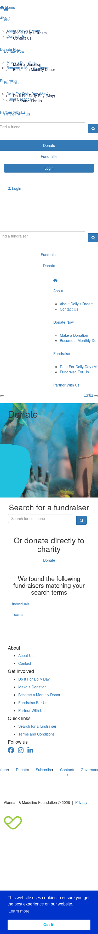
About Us (25, 655)
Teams (17, 614)
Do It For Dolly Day (34, 679)
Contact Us (22, 38)
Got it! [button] (49, 924)
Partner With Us (17, 114)
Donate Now (14, 51)
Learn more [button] (19, 911)
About (9, 19)
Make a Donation (27, 64)
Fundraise (12, 82)
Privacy (81, 802)
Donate (49, 560)
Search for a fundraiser (37, 726)
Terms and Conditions (36, 734)
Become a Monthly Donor (34, 69)
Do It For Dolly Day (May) (34, 95)
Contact (24, 663)
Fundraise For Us (27, 100)
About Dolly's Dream (30, 32)
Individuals (21, 603)
